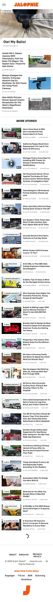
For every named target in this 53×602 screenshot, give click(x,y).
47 (20, 242)
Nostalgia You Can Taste (12, 400)
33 (20, 167)
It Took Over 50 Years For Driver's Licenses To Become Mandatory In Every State (35, 523)
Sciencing (40, 575)
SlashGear (26, 579)
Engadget (10, 575)
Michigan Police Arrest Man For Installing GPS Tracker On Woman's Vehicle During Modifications (36, 161)
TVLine (21, 575)
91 (20, 272)
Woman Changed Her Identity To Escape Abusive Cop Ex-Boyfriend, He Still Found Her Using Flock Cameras (14, 81)
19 (20, 198)
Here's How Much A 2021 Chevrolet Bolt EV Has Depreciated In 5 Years (34, 131)
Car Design (7, 11)
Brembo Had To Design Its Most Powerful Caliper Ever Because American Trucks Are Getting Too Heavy (36, 327)
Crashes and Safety (12, 278)
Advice (7, 354)
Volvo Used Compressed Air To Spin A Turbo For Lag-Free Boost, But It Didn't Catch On (36, 402)
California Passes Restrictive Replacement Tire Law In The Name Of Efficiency (36, 146)
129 (19, 499)
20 (20, 301)
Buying (7, 129)
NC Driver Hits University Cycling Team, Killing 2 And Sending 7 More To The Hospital (35, 386)
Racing (7, 369)
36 (20, 183)
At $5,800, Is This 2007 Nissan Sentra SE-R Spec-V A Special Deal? (36, 508)
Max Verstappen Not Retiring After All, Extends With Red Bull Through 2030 (35, 371)
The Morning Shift (12, 234)
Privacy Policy (37, 555)
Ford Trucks (9, 205)
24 (20, 470)
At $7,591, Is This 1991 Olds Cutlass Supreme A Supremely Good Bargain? (36, 266)
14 (20, 529)
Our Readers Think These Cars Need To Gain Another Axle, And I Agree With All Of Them (36, 222)
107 (19, 257)
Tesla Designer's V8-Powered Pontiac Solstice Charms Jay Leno (36, 192)
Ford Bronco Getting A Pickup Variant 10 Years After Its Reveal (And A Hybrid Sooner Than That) (36, 449)
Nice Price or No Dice (11, 264)
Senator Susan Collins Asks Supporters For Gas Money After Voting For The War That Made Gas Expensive (36, 433)
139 (19, 392)
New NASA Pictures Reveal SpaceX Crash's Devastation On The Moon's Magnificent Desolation (13, 102)
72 (20, 485)
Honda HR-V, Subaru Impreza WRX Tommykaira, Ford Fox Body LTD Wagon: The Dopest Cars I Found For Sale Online (13, 59)
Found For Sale (37, 56)
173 (19, 439)
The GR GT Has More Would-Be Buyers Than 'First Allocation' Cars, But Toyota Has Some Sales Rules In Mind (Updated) (36, 417)
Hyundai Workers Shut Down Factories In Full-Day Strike (35, 237)
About (13, 554)
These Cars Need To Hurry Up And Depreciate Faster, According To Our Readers (36, 464)
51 (20, 152)
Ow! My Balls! (14, 42)
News (34, 78)
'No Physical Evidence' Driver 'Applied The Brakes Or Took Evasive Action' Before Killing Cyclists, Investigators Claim (36, 177)
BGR (30, 575)
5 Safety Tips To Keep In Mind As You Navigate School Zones (36, 281)
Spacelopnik (36, 99)
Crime (7, 159)
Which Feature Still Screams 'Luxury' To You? (35, 251)
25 (20, 228)
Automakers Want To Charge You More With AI (35, 479)
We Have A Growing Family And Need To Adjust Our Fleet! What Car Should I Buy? (36, 356)
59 (20, 514)
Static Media (19, 561)
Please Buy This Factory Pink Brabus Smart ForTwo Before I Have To (36, 342)
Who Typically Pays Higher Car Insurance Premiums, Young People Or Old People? (36, 295)
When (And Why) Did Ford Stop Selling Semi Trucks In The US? (37, 207)
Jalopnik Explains (11, 521)
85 (20, 455)
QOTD (7, 220)
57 (20, 332)
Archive (24, 554)
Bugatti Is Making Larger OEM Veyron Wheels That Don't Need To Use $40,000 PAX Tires (36, 311)
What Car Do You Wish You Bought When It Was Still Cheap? (34, 494)
